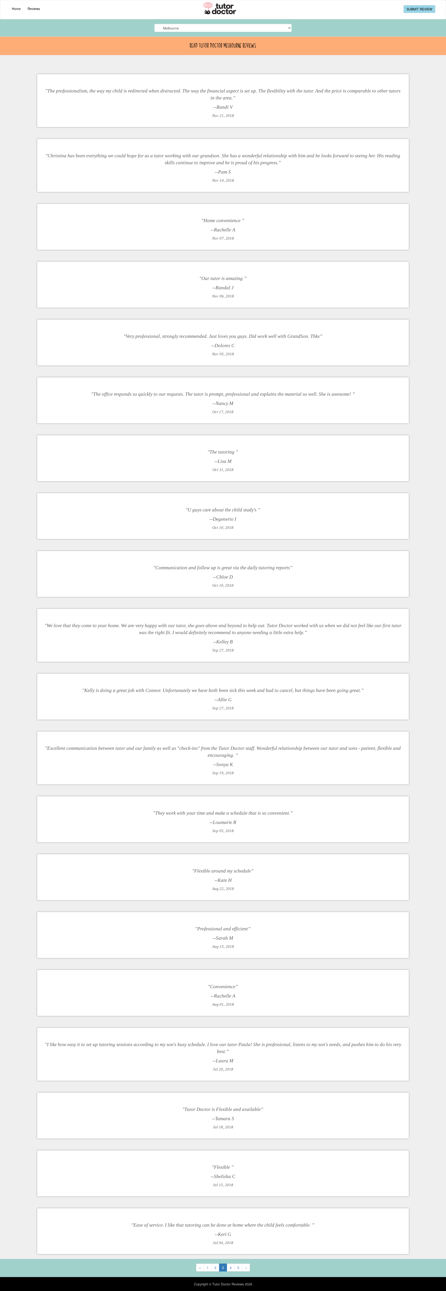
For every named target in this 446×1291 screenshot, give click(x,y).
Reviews (34, 8)
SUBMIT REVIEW (419, 9)
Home (16, 8)
